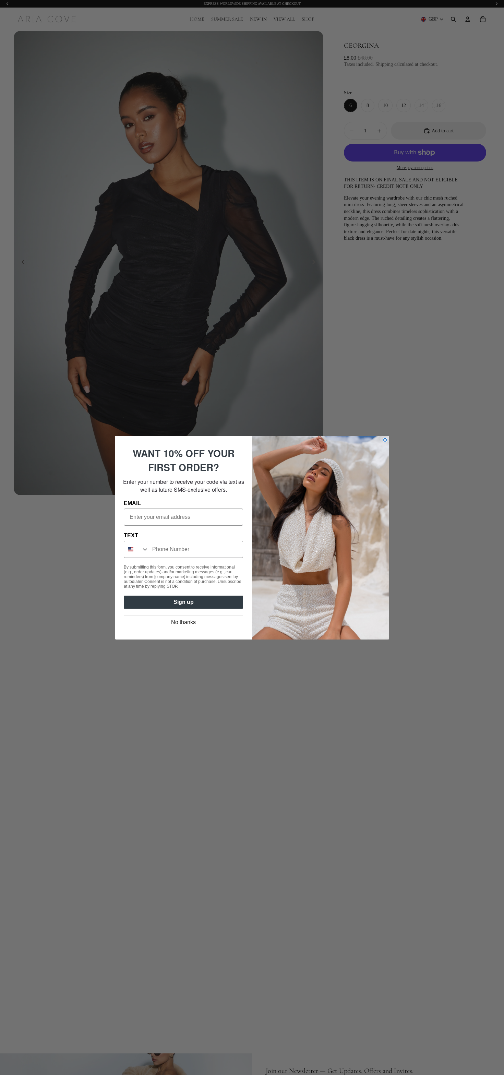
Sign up (183, 602)
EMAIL (132, 503)
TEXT (131, 535)
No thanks (183, 622)
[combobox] (136, 549)
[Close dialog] (385, 440)
